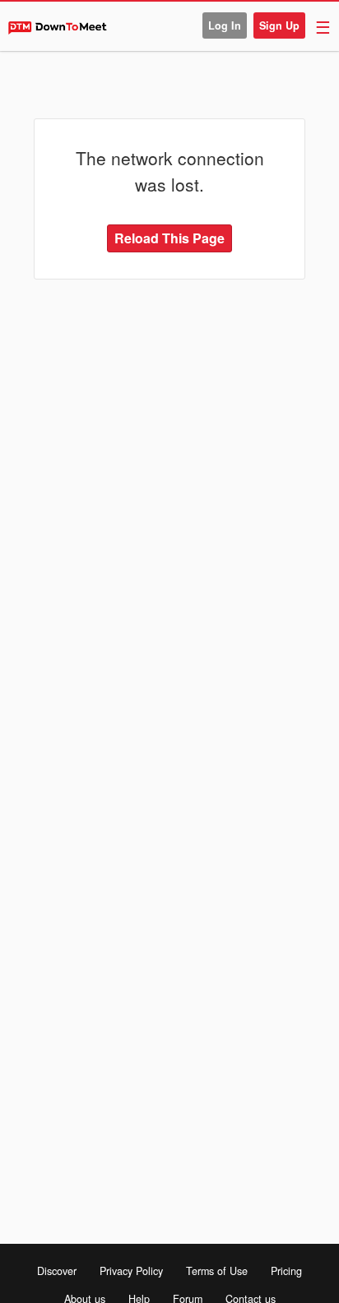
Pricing (286, 1271)
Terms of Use (217, 1271)
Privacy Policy (131, 1271)
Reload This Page (169, 238)
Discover (57, 1271)
